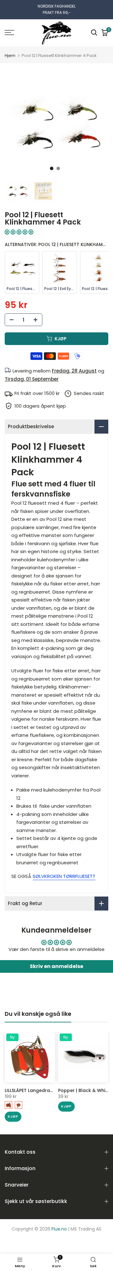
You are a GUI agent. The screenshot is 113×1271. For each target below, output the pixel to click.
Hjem (10, 55)
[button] (19, 232)
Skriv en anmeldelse (56, 966)
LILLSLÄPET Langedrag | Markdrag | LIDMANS (53, 1090)
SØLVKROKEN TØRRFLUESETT (64, 876)
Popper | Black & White (84, 1090)
